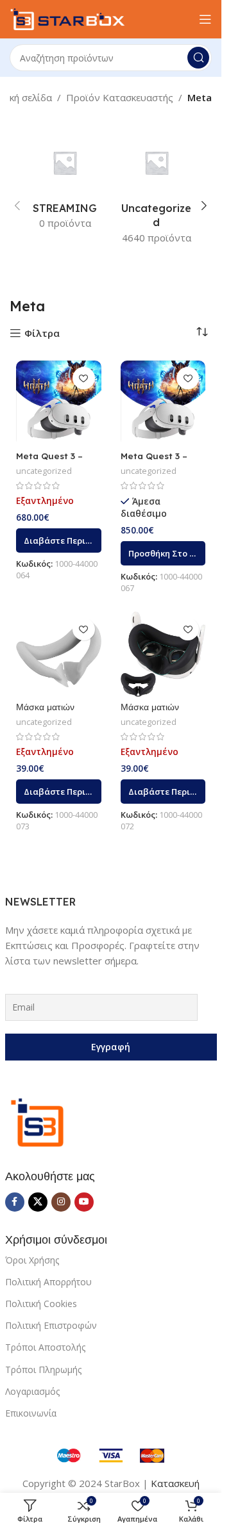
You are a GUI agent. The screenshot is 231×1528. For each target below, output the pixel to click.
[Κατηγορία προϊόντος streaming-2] (65, 184)
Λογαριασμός (32, 1391)
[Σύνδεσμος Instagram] (61, 1202)
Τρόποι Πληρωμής (43, 1369)
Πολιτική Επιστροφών (51, 1325)
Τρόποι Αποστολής (45, 1347)
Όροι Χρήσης (32, 1260)
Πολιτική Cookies (41, 1303)
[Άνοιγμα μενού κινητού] (205, 19)
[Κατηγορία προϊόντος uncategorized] (157, 191)
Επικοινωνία (30, 1413)
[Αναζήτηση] (198, 58)
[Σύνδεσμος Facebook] (14, 1202)
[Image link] (37, 1121)
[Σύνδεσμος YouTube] (84, 1202)
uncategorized (44, 470)
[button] (17, 205)
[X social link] (37, 1202)
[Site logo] (67, 18)
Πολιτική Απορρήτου (48, 1282)
